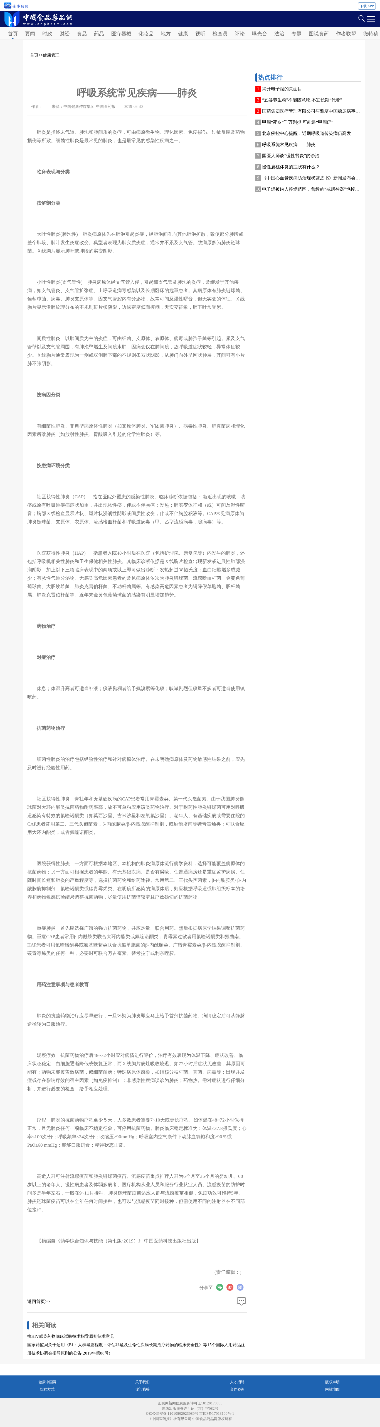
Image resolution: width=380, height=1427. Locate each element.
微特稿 (370, 34)
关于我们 (142, 1382)
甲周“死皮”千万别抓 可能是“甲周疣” (297, 122)
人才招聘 (237, 1382)
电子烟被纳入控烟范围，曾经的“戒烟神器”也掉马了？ (315, 189)
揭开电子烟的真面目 (282, 88)
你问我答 (142, 1389)
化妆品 (146, 34)
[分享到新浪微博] (231, 1287)
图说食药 (319, 34)
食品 (82, 34)
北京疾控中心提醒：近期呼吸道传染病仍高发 (306, 133)
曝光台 (259, 34)
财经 (65, 34)
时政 (47, 34)
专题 (297, 34)
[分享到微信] (221, 1287)
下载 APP (367, 6)
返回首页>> (38, 1301)
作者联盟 (346, 34)
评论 (240, 34)
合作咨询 (237, 1389)
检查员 (220, 34)
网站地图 (332, 1389)
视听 (200, 34)
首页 (13, 34)
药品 (99, 34)
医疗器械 (121, 34)
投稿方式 (47, 1389)
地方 (166, 34)
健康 (183, 34)
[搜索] (361, 18)
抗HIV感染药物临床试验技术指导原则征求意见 (70, 1336)
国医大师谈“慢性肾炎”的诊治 (290, 155)
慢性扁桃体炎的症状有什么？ (291, 166)
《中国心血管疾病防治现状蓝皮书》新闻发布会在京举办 (317, 178)
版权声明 (332, 1382)
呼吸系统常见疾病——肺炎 (288, 144)
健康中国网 (47, 1382)
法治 (279, 34)
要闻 (30, 34)
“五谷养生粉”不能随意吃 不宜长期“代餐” (302, 100)
